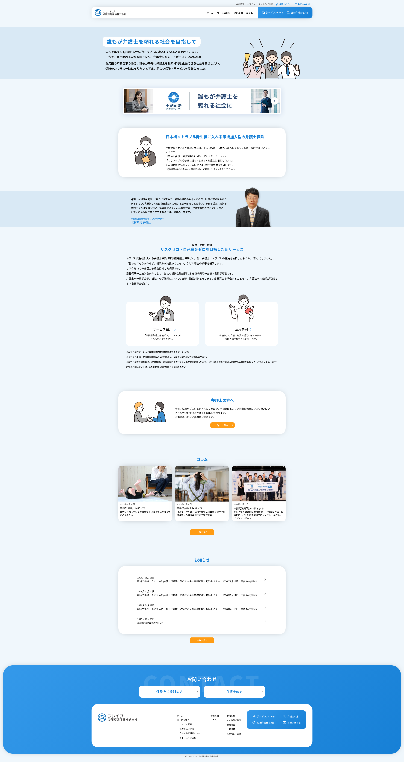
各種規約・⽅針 (234, 733)
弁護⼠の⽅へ (285, 4)
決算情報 (231, 729)
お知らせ (251, 4)
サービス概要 (185, 724)
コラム (249, 12)
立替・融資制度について (190, 733)
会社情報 (240, 4)
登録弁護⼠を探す (300, 12)
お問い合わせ (304, 4)
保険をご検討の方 (169, 691)
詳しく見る (222, 425)
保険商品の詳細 (186, 728)
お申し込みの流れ (187, 737)
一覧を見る (202, 532)
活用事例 (238, 12)
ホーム (210, 12)
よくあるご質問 (265, 4)
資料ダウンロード (275, 12)
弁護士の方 (234, 691)
